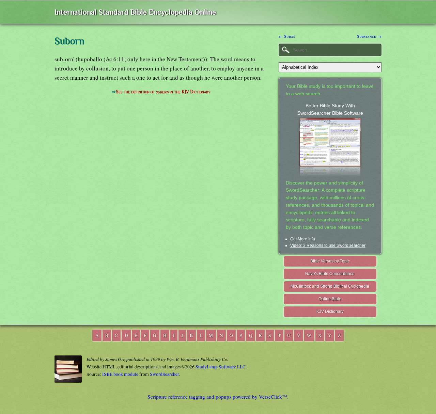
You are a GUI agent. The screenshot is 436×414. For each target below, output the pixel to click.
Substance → (369, 36)
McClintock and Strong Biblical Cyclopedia (330, 286)
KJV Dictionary (330, 311)
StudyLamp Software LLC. (221, 367)
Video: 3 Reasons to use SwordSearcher (327, 245)
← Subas (287, 36)
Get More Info (302, 239)
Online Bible (329, 299)
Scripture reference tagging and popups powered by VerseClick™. (218, 396)
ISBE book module (120, 374)
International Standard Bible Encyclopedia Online (135, 12)
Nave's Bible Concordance (330, 273)
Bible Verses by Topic (330, 261)
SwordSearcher (164, 374)
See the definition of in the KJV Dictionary (163, 91)
